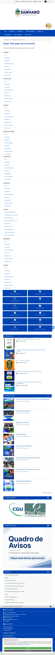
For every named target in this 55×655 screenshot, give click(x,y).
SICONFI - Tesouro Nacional (11, 597)
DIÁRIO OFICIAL (15, 308)
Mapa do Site (30, 1)
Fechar (28, 650)
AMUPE (7, 577)
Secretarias (7, 60)
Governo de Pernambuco (10, 580)
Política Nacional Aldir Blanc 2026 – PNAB (28, 339)
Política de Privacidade (24, 644)
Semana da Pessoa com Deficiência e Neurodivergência (32, 399)
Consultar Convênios (9, 599)
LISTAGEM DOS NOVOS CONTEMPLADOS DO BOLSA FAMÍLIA (30, 350)
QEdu (6, 594)
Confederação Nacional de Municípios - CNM (14, 591)
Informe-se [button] (40, 31)
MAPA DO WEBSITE (15, 329)
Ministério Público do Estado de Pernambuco (14, 586)
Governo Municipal (8, 63)
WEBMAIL (40, 322)
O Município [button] (11, 31)
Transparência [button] (7, 34)
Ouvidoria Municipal (9, 218)
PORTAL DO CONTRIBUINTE (40, 315)
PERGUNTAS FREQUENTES (40, 329)
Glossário (19, 1)
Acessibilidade (38, 1)
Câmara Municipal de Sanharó (11, 575)
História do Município (7, 626)
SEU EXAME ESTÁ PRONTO (23, 481)
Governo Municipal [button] (30, 31)
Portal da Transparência (9, 212)
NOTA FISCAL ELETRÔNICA (15, 322)
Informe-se (7, 66)
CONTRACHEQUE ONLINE (15, 315)
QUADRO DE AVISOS (40, 308)
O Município (7, 57)
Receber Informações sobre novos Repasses (14, 602)
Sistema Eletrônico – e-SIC (10, 220)
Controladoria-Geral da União (11, 588)
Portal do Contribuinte (9, 232)
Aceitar (28, 648)
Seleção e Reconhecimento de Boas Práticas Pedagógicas (28, 382)
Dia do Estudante (21, 434)
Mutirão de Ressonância (23, 411)
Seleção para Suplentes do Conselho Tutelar (28, 371)
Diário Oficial (7, 223)
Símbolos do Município (8, 628)
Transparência (7, 69)
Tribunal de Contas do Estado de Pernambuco (15, 583)
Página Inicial (7, 39)
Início (5, 31)
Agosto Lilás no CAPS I (22, 422)
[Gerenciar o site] (51, 606)
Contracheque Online (9, 229)
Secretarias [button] (20, 31)
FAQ (24, 1)
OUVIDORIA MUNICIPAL (15, 301)
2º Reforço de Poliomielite (24, 446)
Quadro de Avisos (8, 226)
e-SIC (40, 301)
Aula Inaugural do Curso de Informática (28, 458)
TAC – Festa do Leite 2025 (23, 360)
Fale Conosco (28, 34)
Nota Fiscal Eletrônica (9, 235)
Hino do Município (7, 630)
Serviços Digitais (8, 72)
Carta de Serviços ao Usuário (11, 215)
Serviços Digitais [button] (18, 34)
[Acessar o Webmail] (49, 606)
